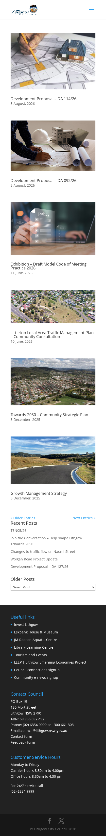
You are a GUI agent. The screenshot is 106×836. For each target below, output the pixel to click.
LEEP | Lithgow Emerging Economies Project (50, 662)
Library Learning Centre (33, 647)
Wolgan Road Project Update (34, 559)
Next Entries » (83, 518)
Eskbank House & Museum (36, 632)
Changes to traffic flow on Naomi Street (43, 551)
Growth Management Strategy (39, 493)
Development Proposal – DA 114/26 (43, 98)
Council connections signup (37, 669)
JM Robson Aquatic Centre (35, 639)
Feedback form (23, 742)
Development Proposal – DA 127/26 (39, 566)
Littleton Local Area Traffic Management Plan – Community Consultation (52, 334)
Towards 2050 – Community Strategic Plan (49, 414)
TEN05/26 (18, 530)
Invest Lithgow (26, 624)
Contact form (21, 736)
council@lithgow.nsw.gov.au (44, 730)
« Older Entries (23, 518)
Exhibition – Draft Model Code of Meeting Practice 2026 (49, 266)
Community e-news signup (36, 677)
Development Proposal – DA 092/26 (43, 180)
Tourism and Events (30, 655)
